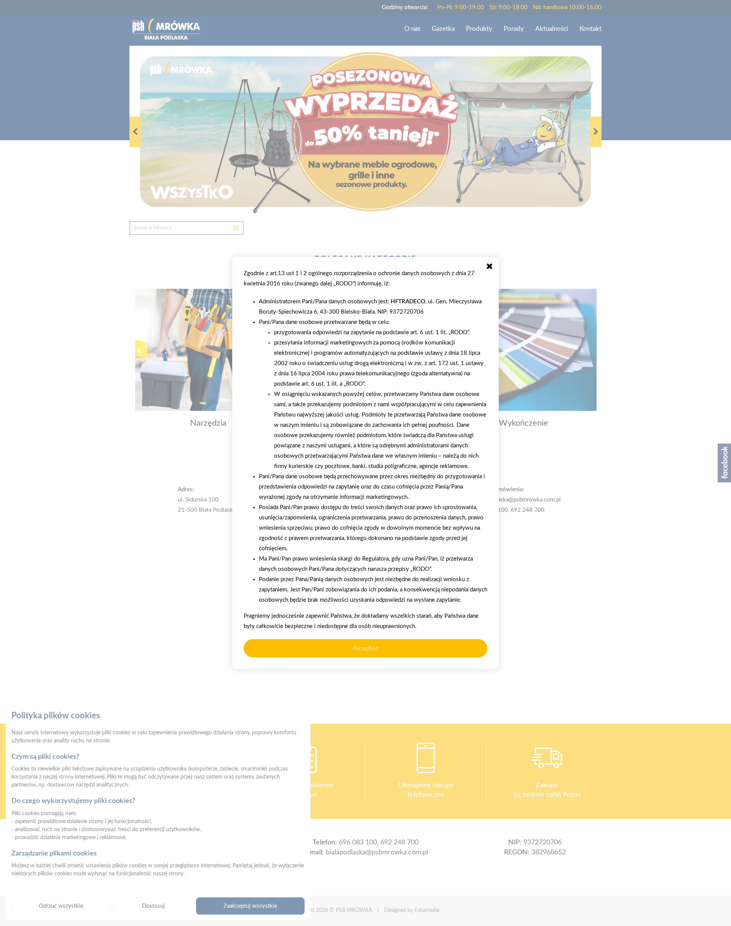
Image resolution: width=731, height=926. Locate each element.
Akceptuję (365, 648)
